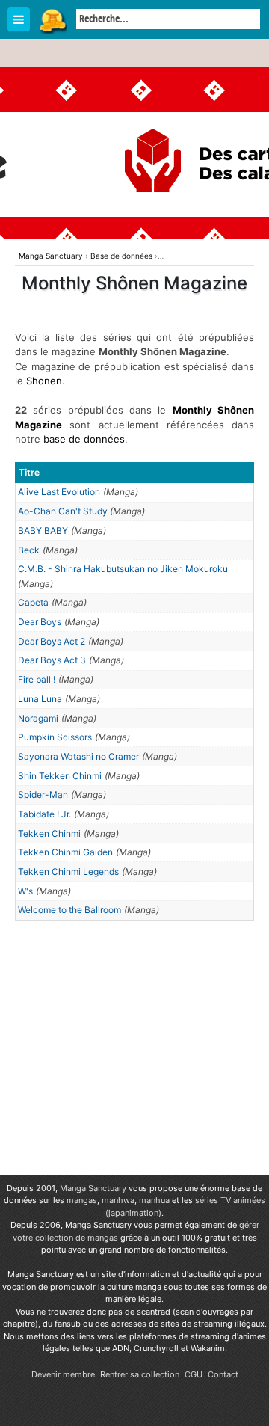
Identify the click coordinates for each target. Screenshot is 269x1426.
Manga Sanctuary (93, 1188)
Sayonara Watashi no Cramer (78, 756)
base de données (84, 439)
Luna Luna (40, 698)
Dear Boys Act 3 (52, 660)
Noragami (38, 718)
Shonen (44, 381)
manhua (154, 1200)
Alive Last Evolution (59, 491)
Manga (52, 20)
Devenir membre (63, 1374)
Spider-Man (43, 794)
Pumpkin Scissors (55, 737)
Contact (223, 1374)
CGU (193, 1374)
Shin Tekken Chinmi (60, 775)
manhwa (118, 1200)
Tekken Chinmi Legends (68, 871)
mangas (82, 1200)
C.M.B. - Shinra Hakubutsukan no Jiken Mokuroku (123, 568)
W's (25, 891)
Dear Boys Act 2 (51, 641)
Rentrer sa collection (139, 1374)
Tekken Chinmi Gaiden (65, 852)
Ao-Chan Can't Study (64, 511)
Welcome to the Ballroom (69, 909)
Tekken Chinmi (49, 833)
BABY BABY (43, 530)
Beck (29, 550)
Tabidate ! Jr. (44, 814)
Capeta (33, 602)
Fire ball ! (36, 679)
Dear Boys (39, 621)
